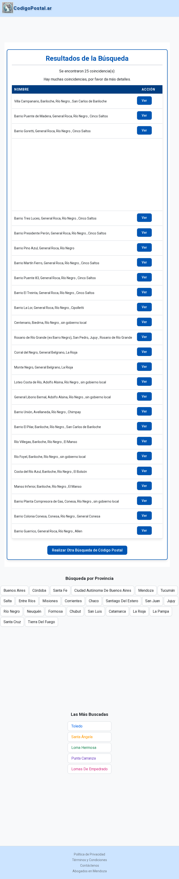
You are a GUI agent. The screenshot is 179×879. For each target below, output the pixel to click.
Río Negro (11, 611)
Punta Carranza (83, 758)
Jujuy (171, 601)
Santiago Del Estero (122, 601)
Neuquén (34, 611)
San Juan (152, 601)
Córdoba (39, 590)
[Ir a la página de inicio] (8, 8)
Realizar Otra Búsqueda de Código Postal (87, 550)
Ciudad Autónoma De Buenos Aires (102, 590)
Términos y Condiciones (89, 860)
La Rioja (139, 611)
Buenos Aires (14, 590)
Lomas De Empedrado (89, 769)
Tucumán (168, 590)
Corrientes (73, 601)
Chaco (94, 601)
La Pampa (161, 611)
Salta (7, 601)
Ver (144, 100)
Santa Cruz (12, 622)
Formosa (55, 611)
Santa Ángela (82, 737)
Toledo (77, 726)
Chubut (75, 611)
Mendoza (146, 590)
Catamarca (117, 611)
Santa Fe (60, 590)
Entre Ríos (27, 601)
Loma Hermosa (83, 747)
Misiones (50, 601)
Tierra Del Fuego (41, 622)
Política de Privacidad (89, 854)
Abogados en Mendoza (89, 871)
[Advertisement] (87, 29)
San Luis (95, 611)
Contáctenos (89, 865)
